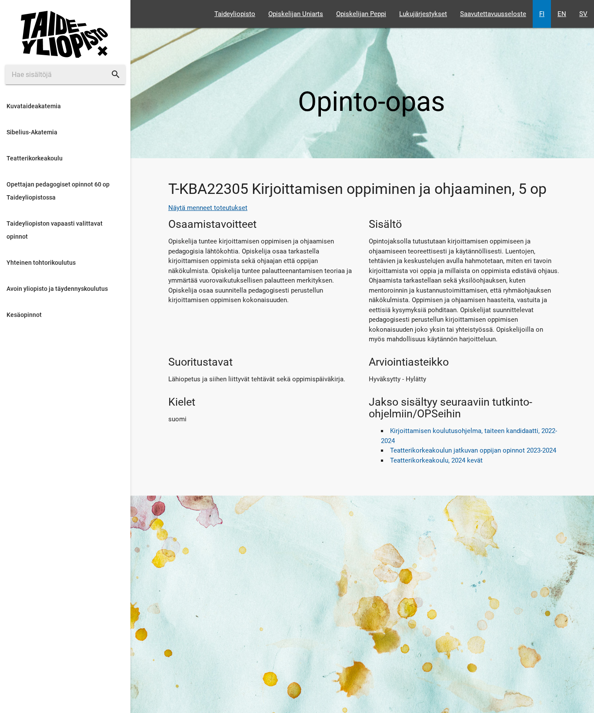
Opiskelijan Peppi (361, 14)
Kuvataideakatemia (34, 106)
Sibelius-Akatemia (32, 132)
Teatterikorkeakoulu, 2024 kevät (436, 460)
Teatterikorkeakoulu (35, 158)
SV (583, 14)
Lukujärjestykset (423, 14)
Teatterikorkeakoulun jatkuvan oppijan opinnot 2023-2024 (473, 450)
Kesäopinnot (24, 314)
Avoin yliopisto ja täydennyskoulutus (57, 288)
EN (561, 14)
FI (541, 14)
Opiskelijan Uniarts (295, 14)
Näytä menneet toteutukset (207, 208)
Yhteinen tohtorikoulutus (41, 262)
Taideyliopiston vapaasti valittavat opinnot (55, 230)
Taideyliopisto (234, 14)
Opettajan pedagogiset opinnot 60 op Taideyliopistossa (58, 191)
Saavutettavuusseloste (493, 14)
